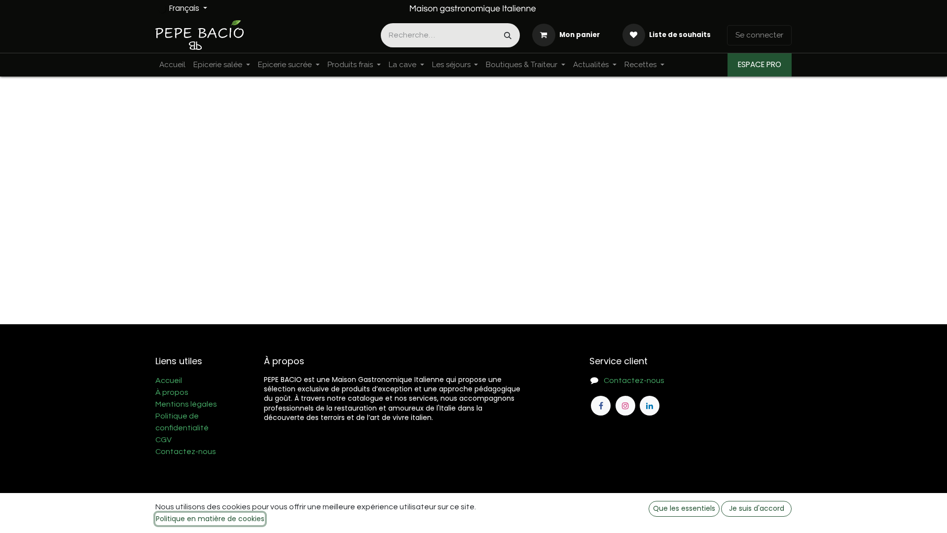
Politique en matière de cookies (210, 519)
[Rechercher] (508, 35)
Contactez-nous (185, 452)
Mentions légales (186, 404)
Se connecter (759, 35)
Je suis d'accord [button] (756, 508)
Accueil (168, 380)
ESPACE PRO (759, 64)
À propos (171, 392)
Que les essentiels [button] (684, 508)
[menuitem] (172, 65)
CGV (163, 440)
